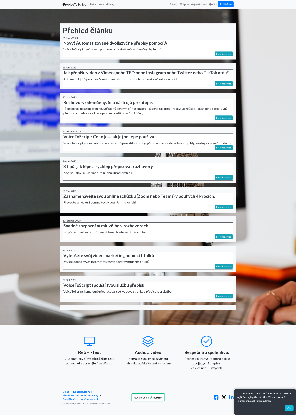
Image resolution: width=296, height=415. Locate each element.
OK (289, 408)
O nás (65, 391)
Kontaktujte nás (82, 391)
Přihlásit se (226, 4)
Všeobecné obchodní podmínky (80, 395)
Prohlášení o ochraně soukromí (80, 399)
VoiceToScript (76, 4)
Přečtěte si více (223, 54)
